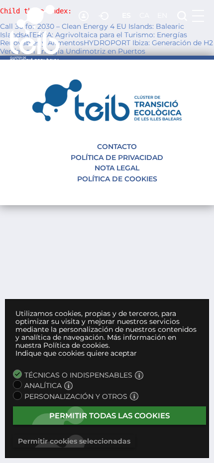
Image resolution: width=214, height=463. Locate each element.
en (162, 15)
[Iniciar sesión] (104, 15)
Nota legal (117, 167)
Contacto (117, 146)
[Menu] (198, 16)
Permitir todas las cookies (109, 415)
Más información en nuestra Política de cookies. (95, 341)
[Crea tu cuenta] (85, 15)
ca (144, 15)
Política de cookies (117, 178)
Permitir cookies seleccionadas (74, 441)
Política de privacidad (117, 157)
